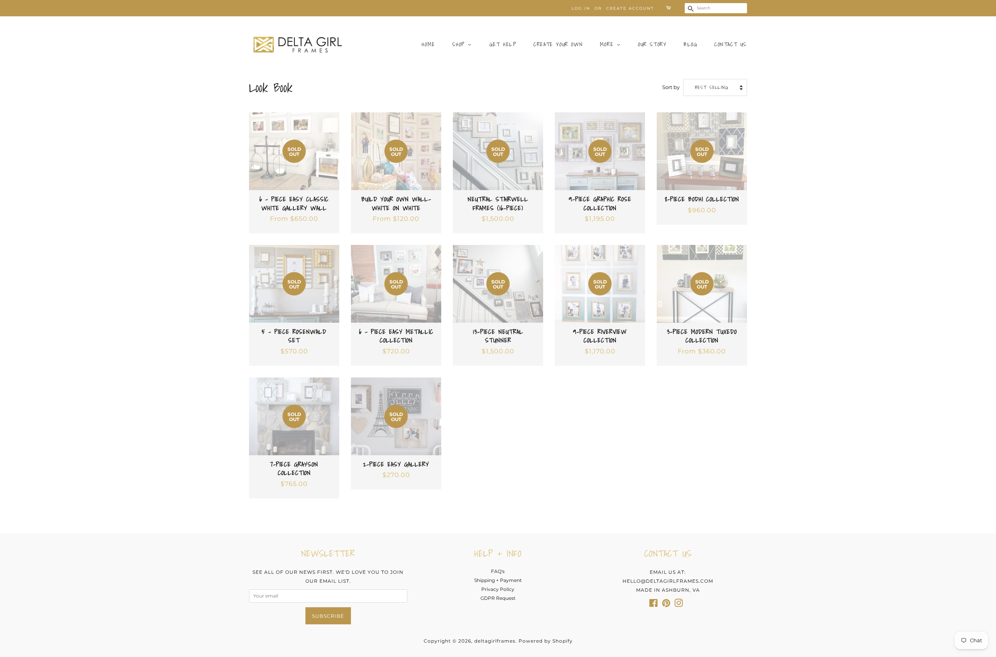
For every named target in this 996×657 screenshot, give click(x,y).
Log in (581, 8)
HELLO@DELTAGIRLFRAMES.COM (667, 581)
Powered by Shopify (546, 641)
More (608, 44)
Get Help (503, 44)
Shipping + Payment (498, 580)
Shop (460, 44)
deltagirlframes (495, 641)
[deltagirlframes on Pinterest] (666, 605)
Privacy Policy (497, 589)
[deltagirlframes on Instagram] (678, 605)
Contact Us (730, 44)
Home (428, 44)
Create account (630, 8)
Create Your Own (558, 44)
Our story (652, 44)
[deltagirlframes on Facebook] (653, 605)
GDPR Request (498, 598)
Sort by (671, 87)
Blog (690, 44)
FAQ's (498, 571)
